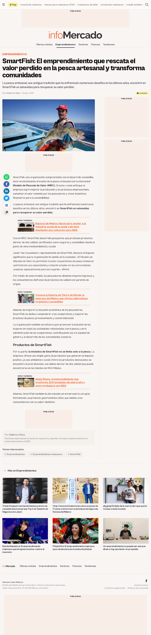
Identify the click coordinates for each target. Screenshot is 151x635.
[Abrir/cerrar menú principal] (3, 5)
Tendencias (109, 44)
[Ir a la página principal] (75, 35)
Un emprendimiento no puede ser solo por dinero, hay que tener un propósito (124, 548)
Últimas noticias (44, 44)
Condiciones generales (114, 588)
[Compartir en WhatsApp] (6, 177)
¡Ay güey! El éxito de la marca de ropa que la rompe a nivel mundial (125, 507)
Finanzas (95, 44)
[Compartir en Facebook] (6, 184)
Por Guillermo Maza (11, 93)
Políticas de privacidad (138, 588)
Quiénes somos (141, 585)
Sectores (83, 44)
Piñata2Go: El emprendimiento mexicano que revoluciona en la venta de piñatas (73, 548)
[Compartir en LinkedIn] (6, 191)
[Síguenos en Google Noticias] (6, 205)
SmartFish (75, 454)
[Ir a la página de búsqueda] (147, 5)
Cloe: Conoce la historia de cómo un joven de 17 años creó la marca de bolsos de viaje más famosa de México (75, 509)
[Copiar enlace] (6, 212)
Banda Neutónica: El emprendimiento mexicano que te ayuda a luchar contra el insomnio (23, 549)
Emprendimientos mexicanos (47, 454)
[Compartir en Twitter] (6, 198)
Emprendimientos (65, 44)
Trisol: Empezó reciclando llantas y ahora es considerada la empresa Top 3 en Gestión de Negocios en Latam (25, 509)
